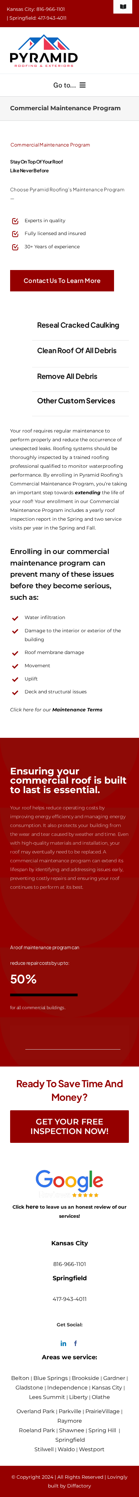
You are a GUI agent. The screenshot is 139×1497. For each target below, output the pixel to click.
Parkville (70, 1411)
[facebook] (75, 1343)
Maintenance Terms (77, 710)
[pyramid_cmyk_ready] (44, 37)
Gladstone (29, 1387)
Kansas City (107, 1387)
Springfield (70, 1440)
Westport (92, 1449)
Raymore (69, 1421)
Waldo (66, 1449)
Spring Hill (102, 1430)
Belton (20, 1378)
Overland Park (36, 1411)
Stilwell (44, 1449)
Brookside (85, 1378)
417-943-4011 (70, 1299)
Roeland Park (37, 1430)
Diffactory (79, 1486)
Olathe (101, 1397)
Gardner (114, 1378)
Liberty (78, 1397)
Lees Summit (47, 1397)
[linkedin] (63, 1343)
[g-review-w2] (69, 1174)
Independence (67, 1387)
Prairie (93, 1411)
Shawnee (71, 1430)
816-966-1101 (69, 1264)
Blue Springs (50, 1378)
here (32, 1207)
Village (111, 1411)
